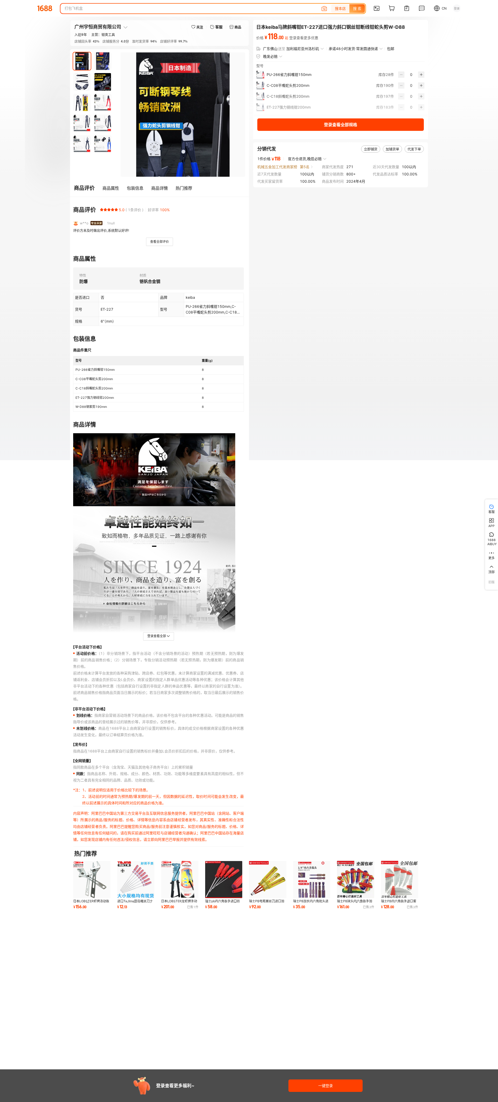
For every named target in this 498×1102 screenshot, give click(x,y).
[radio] (101, 209)
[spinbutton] (411, 74)
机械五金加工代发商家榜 (277, 167)
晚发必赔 (270, 56)
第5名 (304, 167)
